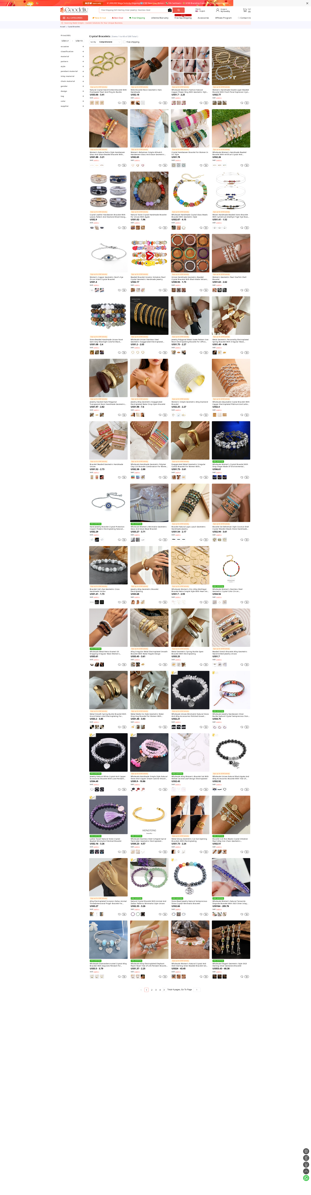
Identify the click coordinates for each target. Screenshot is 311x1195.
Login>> (96, 98)
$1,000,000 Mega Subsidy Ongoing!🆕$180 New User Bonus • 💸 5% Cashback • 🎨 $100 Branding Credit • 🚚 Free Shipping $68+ (168, 3)
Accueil (62, 27)
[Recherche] (179, 10)
